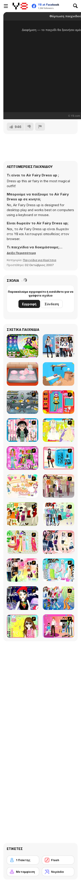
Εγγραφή (29, 304)
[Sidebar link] (5, 6)
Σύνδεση (52, 304)
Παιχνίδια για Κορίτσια (39, 260)
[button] (21, 252)
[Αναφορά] (40, 127)
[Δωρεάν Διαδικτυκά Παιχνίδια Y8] (20, 6)
